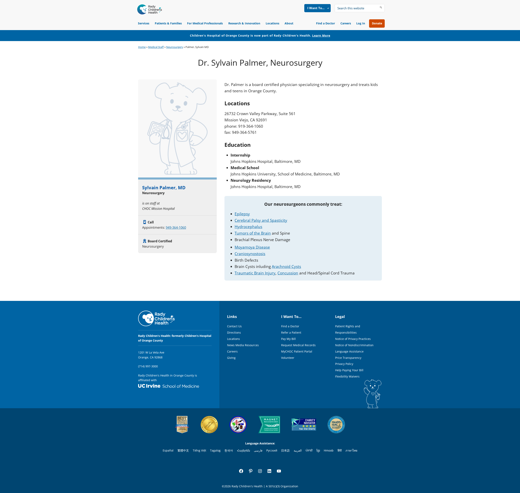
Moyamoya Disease (252, 247)
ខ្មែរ (318, 450)
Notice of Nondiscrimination (354, 345)
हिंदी (340, 450)
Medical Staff (156, 47)
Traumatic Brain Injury (255, 273)
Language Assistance (349, 351)
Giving (231, 358)
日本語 (285, 450)
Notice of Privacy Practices (353, 339)
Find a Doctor (325, 23)
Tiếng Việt (199, 450)
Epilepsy (242, 214)
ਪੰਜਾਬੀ (309, 450)
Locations (272, 23)
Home (142, 47)
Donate (377, 23)
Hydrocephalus (248, 226)
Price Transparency (348, 358)
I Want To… (316, 8)
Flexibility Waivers (347, 376)
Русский (271, 450)
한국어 (228, 450)
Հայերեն (243, 450)
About (289, 23)
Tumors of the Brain (253, 233)
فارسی (258, 450)
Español (168, 450)
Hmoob (329, 450)
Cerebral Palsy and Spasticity (261, 220)
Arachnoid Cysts (286, 266)
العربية (298, 450)
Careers (345, 23)
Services (143, 23)
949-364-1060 (176, 227)
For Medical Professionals (205, 23)
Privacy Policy (344, 364)
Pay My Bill (288, 339)
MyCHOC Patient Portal (296, 351)
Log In (360, 23)
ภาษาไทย (351, 450)
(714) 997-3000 (148, 366)
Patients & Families (168, 23)
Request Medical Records (298, 345)
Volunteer (287, 358)
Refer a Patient (291, 332)
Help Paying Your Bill (349, 370)
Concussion (287, 273)
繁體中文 (183, 450)
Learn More (321, 35)
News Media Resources (243, 345)
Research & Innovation (244, 23)
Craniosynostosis (250, 253)
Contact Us (234, 326)
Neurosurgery (174, 47)
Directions (234, 332)
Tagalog (215, 450)
